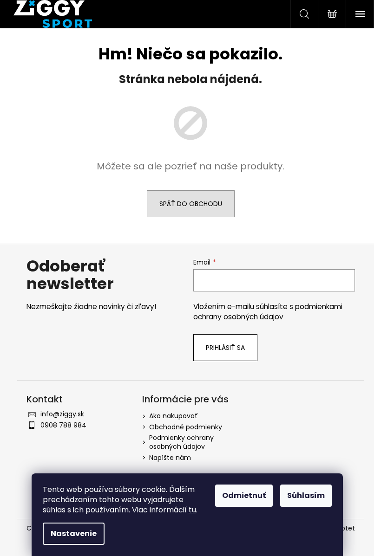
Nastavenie (74, 533)
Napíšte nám (170, 457)
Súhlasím (306, 495)
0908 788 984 (63, 425)
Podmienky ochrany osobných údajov (181, 442)
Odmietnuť (244, 495)
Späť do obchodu (190, 203)
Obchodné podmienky (185, 427)
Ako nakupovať (173, 415)
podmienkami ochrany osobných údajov (267, 312)
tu (192, 509)
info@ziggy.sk (62, 414)
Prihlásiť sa (225, 347)
